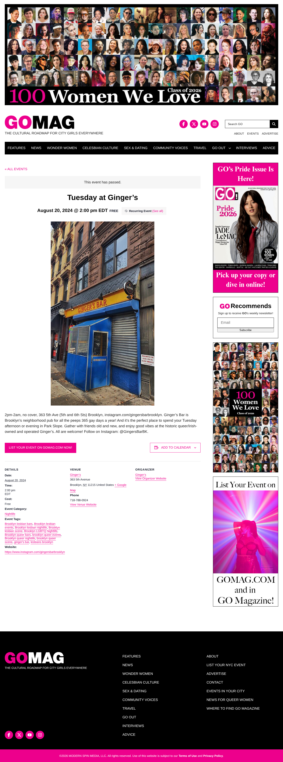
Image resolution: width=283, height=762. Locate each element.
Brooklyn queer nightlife (20, 538)
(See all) (157, 211)
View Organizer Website (150, 478)
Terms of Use (188, 755)
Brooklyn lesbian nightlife (31, 527)
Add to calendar (176, 447)
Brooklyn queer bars (18, 534)
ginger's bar (21, 542)
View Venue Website (83, 504)
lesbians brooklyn (42, 542)
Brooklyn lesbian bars (19, 523)
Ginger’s (75, 474)
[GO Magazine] (73, 122)
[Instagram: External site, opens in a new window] (214, 124)
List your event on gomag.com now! (40, 447)
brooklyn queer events (46, 534)
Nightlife (10, 513)
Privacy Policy (213, 755)
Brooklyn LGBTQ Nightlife (40, 531)
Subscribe (245, 330)
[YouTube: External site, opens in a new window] (204, 124)
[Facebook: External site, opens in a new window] (183, 124)
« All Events (16, 169)
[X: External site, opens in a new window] (194, 124)
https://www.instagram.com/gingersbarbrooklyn (35, 552)
